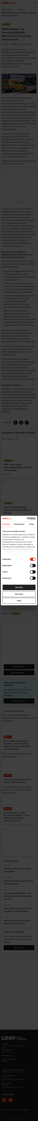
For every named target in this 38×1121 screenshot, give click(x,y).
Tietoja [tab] (31, 524)
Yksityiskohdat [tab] (19, 524)
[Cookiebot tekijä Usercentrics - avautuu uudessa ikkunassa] (27, 518)
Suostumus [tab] (6, 524)
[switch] (33, 565)
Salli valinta (19, 594)
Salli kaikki (19, 587)
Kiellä (19, 601)
